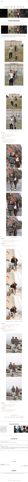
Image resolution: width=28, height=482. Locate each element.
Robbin (1, 441)
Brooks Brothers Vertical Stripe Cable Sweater (9, 404)
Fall (10, 415)
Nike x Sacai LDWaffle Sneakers (7, 406)
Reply (1, 443)
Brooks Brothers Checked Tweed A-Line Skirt (9, 141)
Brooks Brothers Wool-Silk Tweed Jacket (8, 245)
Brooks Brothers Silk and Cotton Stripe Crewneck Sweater (11, 240)
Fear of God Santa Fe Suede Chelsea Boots (9, 242)
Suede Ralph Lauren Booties (7, 331)
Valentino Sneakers (5, 136)
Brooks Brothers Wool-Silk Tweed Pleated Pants (9, 246)
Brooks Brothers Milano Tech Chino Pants (8, 325)
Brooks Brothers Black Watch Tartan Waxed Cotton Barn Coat (11, 324)
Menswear (15, 415)
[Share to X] (11, 417)
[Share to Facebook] (6, 417)
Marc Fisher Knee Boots (6, 142)
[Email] (21, 417)
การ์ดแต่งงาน (13, 448)
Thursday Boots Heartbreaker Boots (8, 411)
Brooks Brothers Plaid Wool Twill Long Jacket (9, 409)
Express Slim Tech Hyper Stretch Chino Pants (9, 241)
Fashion (12, 415)
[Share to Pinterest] (16, 417)
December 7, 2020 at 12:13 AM (5, 441)
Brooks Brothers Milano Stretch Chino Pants (9, 135)
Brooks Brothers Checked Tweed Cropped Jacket (9, 139)
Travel (17, 415)
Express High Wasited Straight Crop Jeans (9, 330)
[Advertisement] (14, 476)
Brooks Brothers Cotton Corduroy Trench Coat (9, 329)
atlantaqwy (2, 446)
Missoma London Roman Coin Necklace (8, 140)
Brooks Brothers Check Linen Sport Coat (8, 134)
